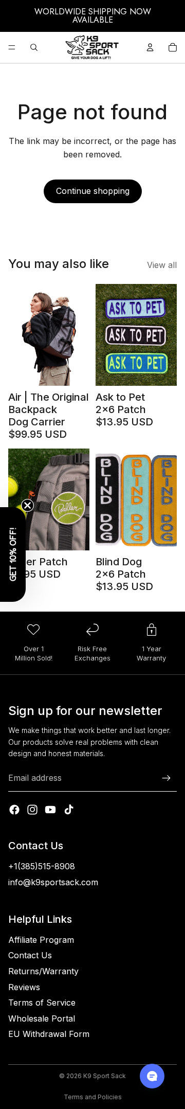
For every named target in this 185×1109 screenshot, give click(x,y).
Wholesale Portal (41, 1018)
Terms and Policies (93, 1097)
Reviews (24, 987)
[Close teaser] (27, 505)
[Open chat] (152, 1076)
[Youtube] (50, 809)
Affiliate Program (41, 940)
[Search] (34, 47)
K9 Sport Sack (104, 1076)
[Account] (150, 47)
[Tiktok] (69, 809)
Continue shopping (93, 191)
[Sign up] (166, 778)
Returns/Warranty (43, 971)
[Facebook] (14, 809)
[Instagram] (32, 809)
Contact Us (30, 955)
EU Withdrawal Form (48, 1034)
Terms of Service (42, 1002)
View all (162, 265)
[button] (13, 554)
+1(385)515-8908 (41, 866)
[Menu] (12, 47)
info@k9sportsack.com (53, 882)
